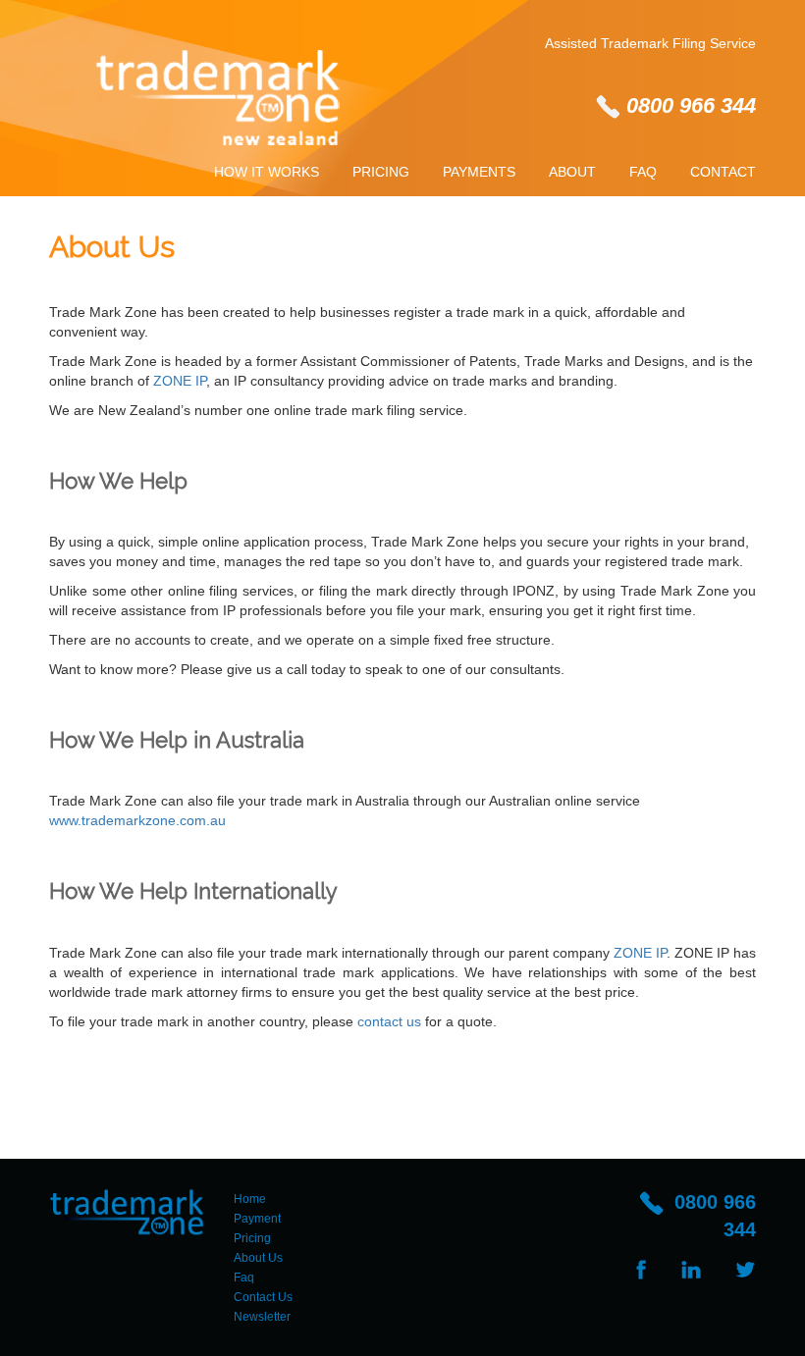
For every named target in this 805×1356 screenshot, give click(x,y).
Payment (257, 1219)
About (572, 172)
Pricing (380, 172)
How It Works (266, 172)
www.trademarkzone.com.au (137, 820)
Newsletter (262, 1317)
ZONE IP (179, 381)
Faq (643, 172)
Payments (479, 172)
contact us (389, 1021)
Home (250, 1199)
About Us (258, 1258)
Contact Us (263, 1297)
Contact (723, 172)
